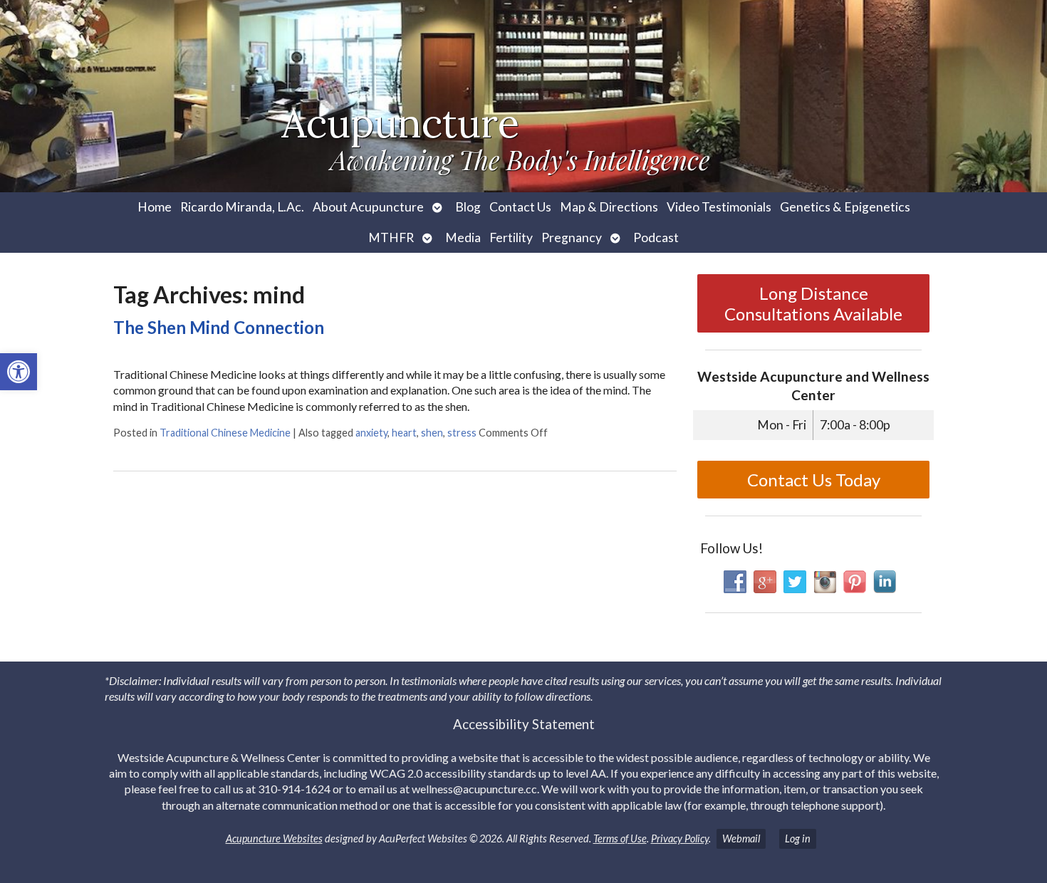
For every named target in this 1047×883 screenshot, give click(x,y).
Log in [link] (798, 838)
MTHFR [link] (391, 237)
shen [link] (432, 433)
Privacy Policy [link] (680, 838)
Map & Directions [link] (609, 206)
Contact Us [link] (520, 206)
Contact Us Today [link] (813, 479)
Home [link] (154, 206)
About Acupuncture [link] (368, 206)
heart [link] (404, 433)
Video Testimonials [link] (719, 206)
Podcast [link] (656, 237)
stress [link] (461, 433)
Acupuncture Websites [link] (274, 838)
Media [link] (463, 237)
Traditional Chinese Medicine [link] (225, 433)
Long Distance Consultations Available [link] (813, 303)
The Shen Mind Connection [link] (218, 327)
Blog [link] (468, 206)
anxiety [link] (371, 433)
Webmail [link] (741, 838)
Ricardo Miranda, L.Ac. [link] (242, 206)
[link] (18, 371)
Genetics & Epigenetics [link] (845, 206)
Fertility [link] (511, 237)
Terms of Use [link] (620, 838)
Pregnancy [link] (571, 237)
